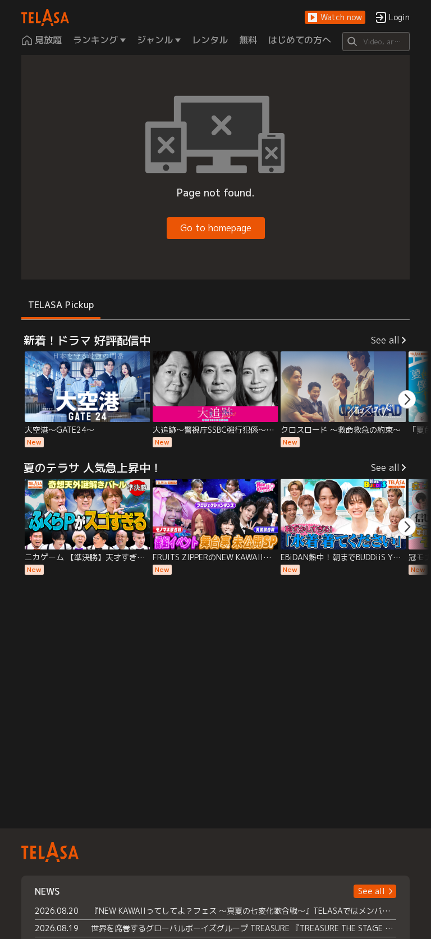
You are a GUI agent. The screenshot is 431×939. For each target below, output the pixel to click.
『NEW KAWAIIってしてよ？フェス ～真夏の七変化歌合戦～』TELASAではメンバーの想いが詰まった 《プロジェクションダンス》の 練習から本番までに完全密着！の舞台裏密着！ (243, 910)
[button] (335, 18)
